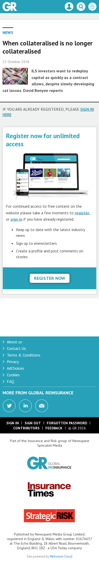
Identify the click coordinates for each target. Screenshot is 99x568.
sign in (16, 219)
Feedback (53, 428)
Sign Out (33, 423)
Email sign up (41, 405)
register (82, 212)
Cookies (13, 374)
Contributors (26, 428)
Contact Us (16, 348)
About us (14, 341)
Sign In (12, 423)
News (8, 32)
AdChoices (15, 368)
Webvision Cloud (61, 556)
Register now (49, 278)
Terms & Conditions (23, 355)
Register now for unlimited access (43, 140)
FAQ (10, 381)
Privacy (13, 361)
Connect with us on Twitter (9, 405)
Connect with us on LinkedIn (25, 405)
